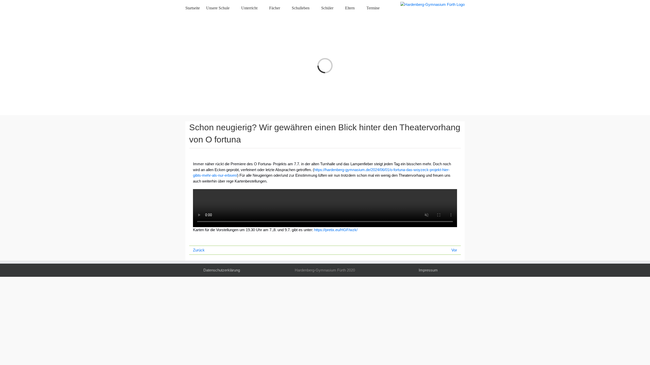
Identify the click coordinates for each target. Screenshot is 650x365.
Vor (454, 250)
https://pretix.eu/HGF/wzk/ (336, 230)
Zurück (199, 250)
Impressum (428, 270)
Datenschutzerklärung (221, 270)
